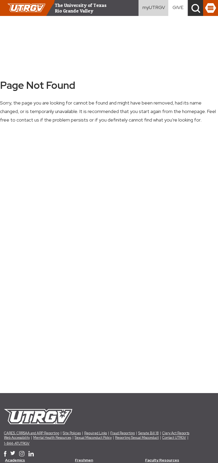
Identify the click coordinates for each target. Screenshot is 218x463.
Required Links (95, 433)
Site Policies (72, 433)
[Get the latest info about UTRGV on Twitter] (12, 453)
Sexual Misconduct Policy (93, 437)
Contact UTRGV (174, 437)
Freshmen (84, 460)
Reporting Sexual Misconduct (137, 437)
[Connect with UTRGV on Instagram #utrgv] (21, 453)
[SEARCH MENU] (195, 8)
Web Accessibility (17, 437)
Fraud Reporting (122, 433)
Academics (15, 460)
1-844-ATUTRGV (17, 443)
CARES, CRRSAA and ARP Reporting (31, 433)
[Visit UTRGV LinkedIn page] (31, 453)
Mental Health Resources (52, 437)
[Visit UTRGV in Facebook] (5, 453)
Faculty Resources (162, 460)
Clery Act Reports (175, 433)
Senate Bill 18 (148, 433)
